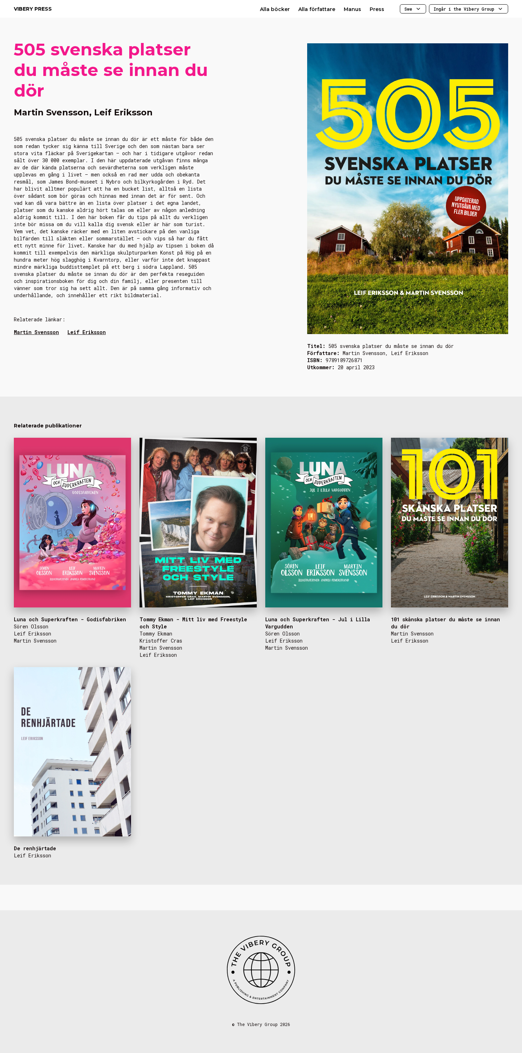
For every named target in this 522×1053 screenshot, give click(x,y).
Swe (408, 9)
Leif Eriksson (86, 332)
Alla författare (316, 9)
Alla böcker (275, 9)
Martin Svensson (36, 332)
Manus (352, 9)
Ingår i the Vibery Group (464, 9)
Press (377, 9)
